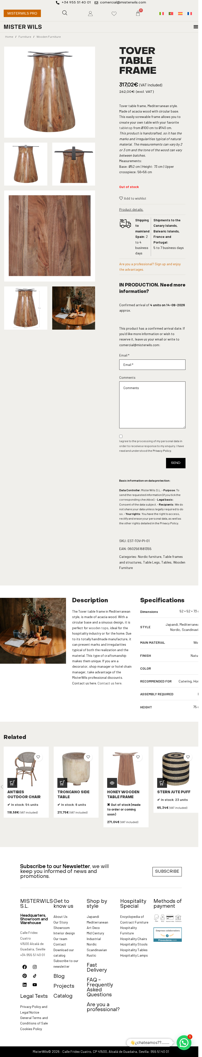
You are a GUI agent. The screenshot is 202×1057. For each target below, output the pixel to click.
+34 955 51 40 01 (32, 955)
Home (9, 36)
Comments (127, 377)
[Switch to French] (189, 13)
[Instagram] (34, 967)
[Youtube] (34, 984)
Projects (63, 986)
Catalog (62, 996)
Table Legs (151, 562)
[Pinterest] (24, 975)
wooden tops (98, 628)
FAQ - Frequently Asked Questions (100, 988)
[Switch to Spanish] (180, 13)
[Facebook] (24, 967)
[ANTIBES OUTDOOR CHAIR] (26, 769)
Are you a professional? (103, 1007)
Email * (124, 355)
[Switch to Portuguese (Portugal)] (171, 13)
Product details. (131, 209)
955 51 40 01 (160, 1051)
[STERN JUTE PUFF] (176, 769)
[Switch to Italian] (161, 13)
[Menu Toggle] (195, 26)
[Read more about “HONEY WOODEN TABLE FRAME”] (112, 783)
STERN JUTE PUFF (173, 792)
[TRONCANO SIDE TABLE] (76, 769)
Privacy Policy (162, 450)
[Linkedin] (24, 984)
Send (176, 463)
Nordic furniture (149, 556)
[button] (12, 783)
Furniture (24, 36)
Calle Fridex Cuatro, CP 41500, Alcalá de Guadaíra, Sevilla (105, 1051)
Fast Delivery (97, 968)
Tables (166, 562)
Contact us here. (110, 683)
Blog (59, 976)
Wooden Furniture (48, 36)
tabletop (126, 128)
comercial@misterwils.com (139, 345)
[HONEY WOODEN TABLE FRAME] (126, 769)
